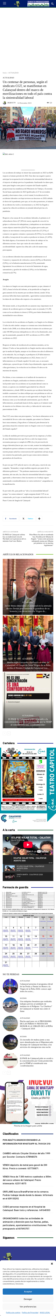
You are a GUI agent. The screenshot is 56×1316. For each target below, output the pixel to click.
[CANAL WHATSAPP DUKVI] (28, 1102)
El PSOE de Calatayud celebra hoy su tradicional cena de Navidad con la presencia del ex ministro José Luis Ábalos (14, 538)
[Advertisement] (28, 38)
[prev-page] (4, 733)
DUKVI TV (11, 103)
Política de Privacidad (30, 1312)
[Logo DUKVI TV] (17, 4)
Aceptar (28, 1291)
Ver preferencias (28, 1306)
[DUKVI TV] (5, 103)
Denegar (28, 1299)
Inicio (5, 73)
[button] (52, 1263)
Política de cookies (13, 1312)
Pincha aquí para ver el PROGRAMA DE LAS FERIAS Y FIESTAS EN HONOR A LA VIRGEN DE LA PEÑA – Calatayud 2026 (36, 1025)
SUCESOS (23, 998)
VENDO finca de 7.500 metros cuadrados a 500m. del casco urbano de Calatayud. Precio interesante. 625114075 (27, 1180)
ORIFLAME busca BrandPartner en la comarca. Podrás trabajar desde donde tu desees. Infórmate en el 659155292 (28, 1195)
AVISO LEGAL (45, 1312)
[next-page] (8, 733)
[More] (39, 518)
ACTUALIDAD (13, 73)
